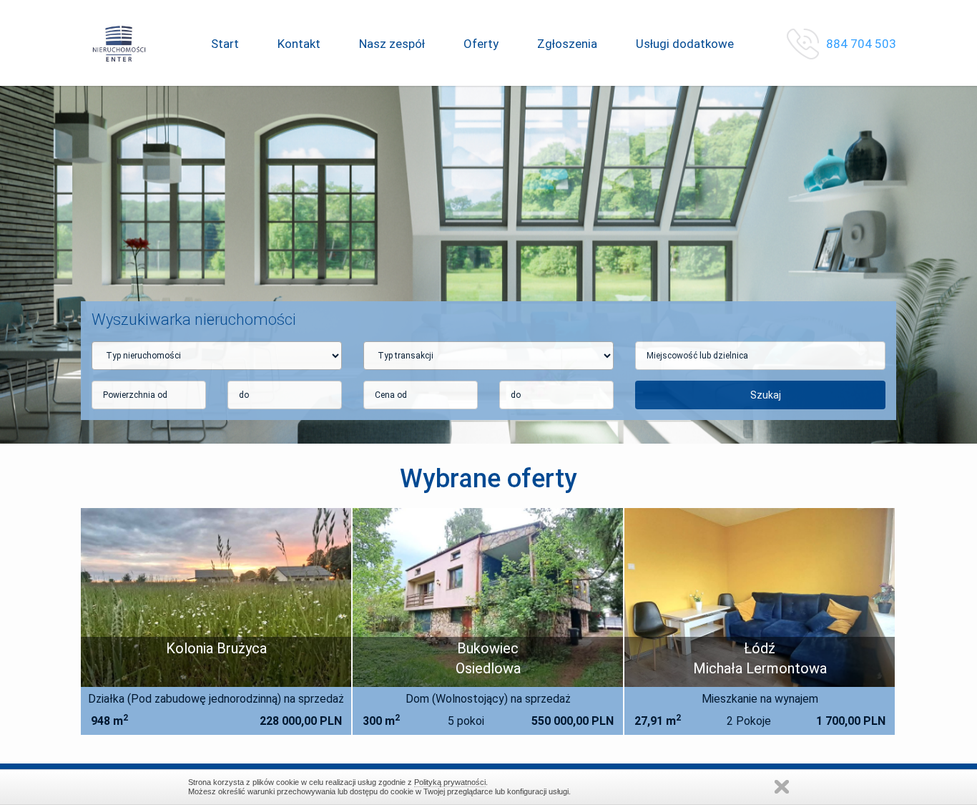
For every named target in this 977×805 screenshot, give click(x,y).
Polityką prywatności (450, 782)
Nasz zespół (392, 43)
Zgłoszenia (567, 43)
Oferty (481, 43)
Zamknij (782, 787)
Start (225, 43)
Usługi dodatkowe (685, 43)
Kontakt (299, 43)
